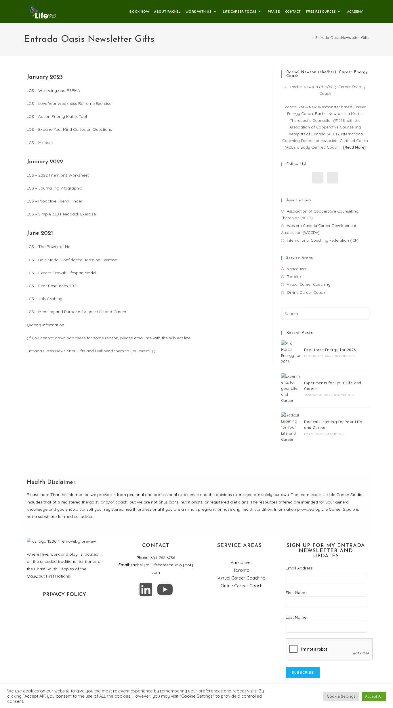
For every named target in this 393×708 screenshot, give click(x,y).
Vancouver (297, 268)
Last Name (296, 617)
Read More (354, 147)
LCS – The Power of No (48, 246)
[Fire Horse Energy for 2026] (291, 352)
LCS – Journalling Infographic (54, 188)
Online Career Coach (306, 292)
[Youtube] (164, 589)
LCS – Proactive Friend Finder (54, 201)
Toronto (294, 276)
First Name (296, 592)
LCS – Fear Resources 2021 (52, 285)
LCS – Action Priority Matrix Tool (57, 116)
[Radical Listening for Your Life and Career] (291, 427)
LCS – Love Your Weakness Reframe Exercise (69, 103)
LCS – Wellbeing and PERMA (53, 90)
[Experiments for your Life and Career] (291, 388)
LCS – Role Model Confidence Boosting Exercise (72, 259)
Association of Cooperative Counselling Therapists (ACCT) (319, 214)
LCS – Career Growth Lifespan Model (61, 272)
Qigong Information (45, 325)
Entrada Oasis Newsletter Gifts (342, 37)
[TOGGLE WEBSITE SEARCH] (369, 11)
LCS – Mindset (40, 142)
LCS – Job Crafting (44, 298)
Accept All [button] (373, 696)
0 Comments (344, 356)
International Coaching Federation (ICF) (322, 240)
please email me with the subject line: (156, 337)
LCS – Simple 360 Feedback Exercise (61, 214)
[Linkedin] (145, 589)
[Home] (308, 37)
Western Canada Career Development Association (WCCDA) (318, 228)
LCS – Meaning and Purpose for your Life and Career (76, 311)
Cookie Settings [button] (341, 696)
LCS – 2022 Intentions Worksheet (58, 175)
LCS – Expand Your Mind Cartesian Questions (69, 129)
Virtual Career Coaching (309, 284)
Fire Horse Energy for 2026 (330, 349)
